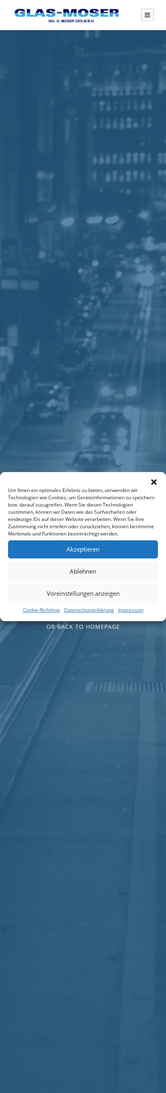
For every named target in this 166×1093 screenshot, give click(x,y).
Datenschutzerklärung (89, 610)
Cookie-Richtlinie (41, 610)
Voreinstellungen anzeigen (83, 593)
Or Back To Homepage (83, 626)
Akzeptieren (83, 549)
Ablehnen (83, 571)
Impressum (130, 610)
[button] (154, 482)
